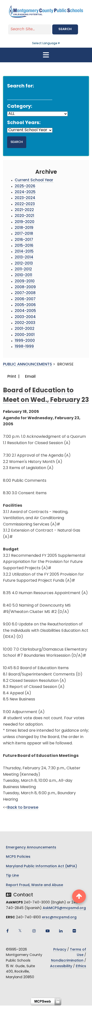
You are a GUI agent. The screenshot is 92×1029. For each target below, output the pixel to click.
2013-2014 (24, 257)
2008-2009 (25, 287)
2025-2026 (25, 186)
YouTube (47, 930)
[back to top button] (79, 896)
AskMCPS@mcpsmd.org (64, 908)
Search (65, 29)
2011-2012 (23, 269)
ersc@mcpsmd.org (59, 917)
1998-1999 (24, 347)
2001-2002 (24, 329)
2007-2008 (25, 293)
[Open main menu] (46, 55)
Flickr (74, 930)
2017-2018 (24, 234)
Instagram (34, 930)
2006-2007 (25, 299)
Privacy (59, 950)
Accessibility (61, 966)
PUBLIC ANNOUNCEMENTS (27, 364)
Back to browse (22, 808)
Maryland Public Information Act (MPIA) (41, 866)
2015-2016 (24, 246)
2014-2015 (24, 252)
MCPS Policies (18, 857)
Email (30, 377)
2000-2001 (25, 335)
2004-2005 (25, 311)
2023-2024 (25, 198)
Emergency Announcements (31, 847)
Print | (13, 377)
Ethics (81, 966)
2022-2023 (25, 204)
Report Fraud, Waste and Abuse (34, 885)
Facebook (7, 930)
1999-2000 (25, 341)
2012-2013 (24, 264)
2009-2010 (25, 281)
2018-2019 (24, 228)
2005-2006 (25, 305)
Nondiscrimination (67, 961)
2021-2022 (24, 210)
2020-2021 (24, 216)
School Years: (23, 123)
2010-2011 (23, 275)
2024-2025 (25, 192)
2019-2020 (24, 222)
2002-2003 (25, 323)
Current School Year (34, 180)
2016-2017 (24, 240)
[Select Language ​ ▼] (60, 43)
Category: (19, 106)
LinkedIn (60, 930)
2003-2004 (25, 317)
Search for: (20, 86)
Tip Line (12, 876)
